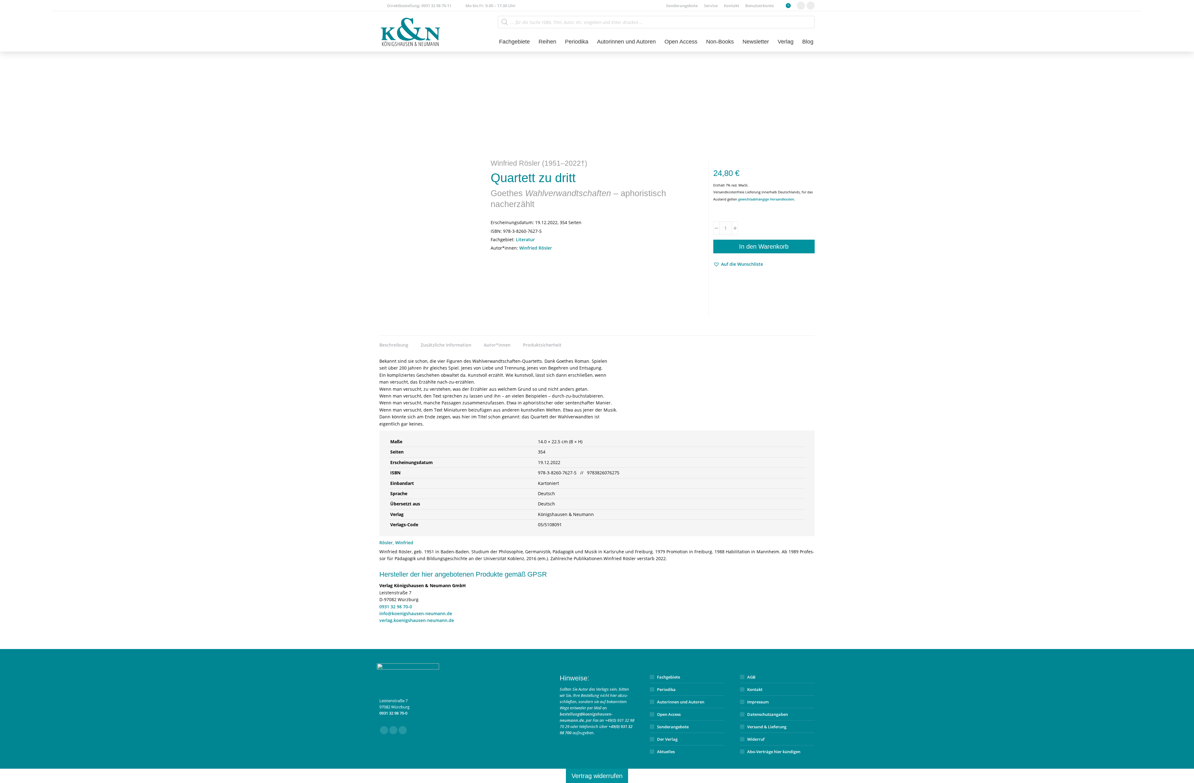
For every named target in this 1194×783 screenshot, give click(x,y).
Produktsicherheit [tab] (542, 345)
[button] (738, 264)
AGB (751, 677)
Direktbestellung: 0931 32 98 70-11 (419, 5)
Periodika (666, 689)
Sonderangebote (673, 727)
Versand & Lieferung (766, 727)
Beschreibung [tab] (393, 345)
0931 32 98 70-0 (395, 607)
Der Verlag (667, 739)
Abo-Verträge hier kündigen (773, 751)
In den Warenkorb (764, 246)
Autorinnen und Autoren (680, 702)
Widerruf (756, 739)
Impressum (758, 702)
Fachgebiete (668, 677)
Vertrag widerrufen (597, 775)
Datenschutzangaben (767, 714)
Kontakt (754, 689)
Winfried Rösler (535, 248)
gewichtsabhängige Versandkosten (766, 199)
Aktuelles (666, 751)
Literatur (525, 239)
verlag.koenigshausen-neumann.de (416, 620)
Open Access (669, 714)
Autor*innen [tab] (497, 345)
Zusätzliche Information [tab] (446, 345)
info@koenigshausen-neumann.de (415, 613)
